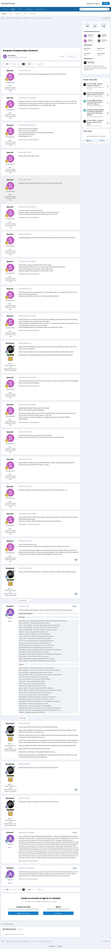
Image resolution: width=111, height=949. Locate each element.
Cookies (59, 946)
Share (63, 56)
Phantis (5, 9)
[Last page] (33, 64)
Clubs (10, 13)
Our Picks (18, 13)
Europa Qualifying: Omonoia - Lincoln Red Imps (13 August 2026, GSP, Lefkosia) (95, 102)
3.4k (11, 621)
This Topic (101, 9)
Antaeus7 (13, 55)
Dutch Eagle (105, 40)
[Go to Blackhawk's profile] (10, 349)
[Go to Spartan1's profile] (10, 77)
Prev (7, 64)
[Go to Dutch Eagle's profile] (99, 40)
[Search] (108, 9)
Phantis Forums (8, 3)
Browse (13, 9)
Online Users (32, 13)
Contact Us (52, 946)
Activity (20, 9)
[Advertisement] (32, 34)
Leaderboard (28, 9)
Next (29, 64)
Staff (25, 13)
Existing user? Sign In (93, 3)
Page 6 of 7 (40, 64)
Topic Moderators (40, 9)
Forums (4, 13)
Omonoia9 (90, 105)
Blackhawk (10, 343)
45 (11, 85)
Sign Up (106, 3)
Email (89, 140)
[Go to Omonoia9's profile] (84, 101)
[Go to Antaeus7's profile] (5, 56)
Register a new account (23, 913)
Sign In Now (58, 913)
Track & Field (23, 57)
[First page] (3, 64)
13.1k (11, 363)
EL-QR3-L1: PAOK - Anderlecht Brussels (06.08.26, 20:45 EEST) (95, 122)
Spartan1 (10, 71)
